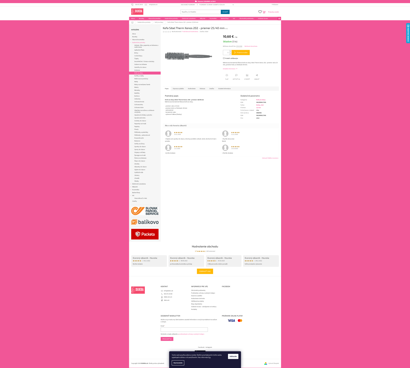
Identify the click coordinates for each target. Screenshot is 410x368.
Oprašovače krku (139, 118)
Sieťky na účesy (139, 144)
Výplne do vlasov (139, 170)
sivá (262, 105)
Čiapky (136, 59)
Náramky (137, 90)
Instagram (209, 347)
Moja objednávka (196, 304)
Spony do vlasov (139, 149)
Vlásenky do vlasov (140, 167)
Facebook (201, 347)
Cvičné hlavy (138, 56)
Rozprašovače (139, 138)
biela (258, 105)
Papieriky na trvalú (140, 124)
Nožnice (137, 96)
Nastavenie (178, 363)
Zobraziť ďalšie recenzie (270, 158)
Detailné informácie (229, 69)
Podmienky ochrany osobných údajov (212, 5)
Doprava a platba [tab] (178, 89)
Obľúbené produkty (197, 301)
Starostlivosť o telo (140, 198)
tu (210, 357)
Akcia (134, 34)
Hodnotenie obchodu (205, 246)
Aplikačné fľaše (139, 50)
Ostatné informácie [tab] (224, 89)
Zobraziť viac (205, 271)
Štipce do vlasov (139, 161)
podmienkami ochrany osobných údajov (191, 334)
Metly (136, 82)
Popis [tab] (167, 89)
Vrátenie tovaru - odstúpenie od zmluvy (203, 307)
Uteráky (136, 164)
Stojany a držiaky (139, 152)
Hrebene (137, 70)
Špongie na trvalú (140, 155)
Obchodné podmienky (188, 5)
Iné (133, 195)
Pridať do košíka (242, 52)
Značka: (204, 32)
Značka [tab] (211, 89)
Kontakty (194, 309)
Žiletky (136, 181)
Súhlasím (233, 356)
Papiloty (137, 127)
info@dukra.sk (168, 291)
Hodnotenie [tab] (192, 89)
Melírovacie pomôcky (141, 79)
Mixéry (136, 87)
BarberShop (136, 193)
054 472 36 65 (168, 294)
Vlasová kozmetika (138, 40)
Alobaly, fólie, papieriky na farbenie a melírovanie (146, 46)
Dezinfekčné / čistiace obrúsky (144, 61)
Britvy (136, 53)
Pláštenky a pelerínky (141, 132)
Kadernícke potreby (138, 42)
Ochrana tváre (139, 107)
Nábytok (135, 187)
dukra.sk (166, 300)
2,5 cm (258, 108)
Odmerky (137, 99)
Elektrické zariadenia (139, 184)
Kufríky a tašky (139, 76)
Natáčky (137, 93)
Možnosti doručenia (251, 46)
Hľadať (225, 12)
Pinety (136, 129)
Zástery (136, 175)
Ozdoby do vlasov (140, 121)
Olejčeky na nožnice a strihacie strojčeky (144, 111)
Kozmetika (135, 190)
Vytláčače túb (138, 172)
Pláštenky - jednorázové (142, 135)
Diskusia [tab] (202, 89)
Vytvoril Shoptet (274, 363)
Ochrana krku (138, 105)
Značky (134, 201)
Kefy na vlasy (138, 73)
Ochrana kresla (139, 102)
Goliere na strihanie (140, 64)
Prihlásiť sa (167, 339)
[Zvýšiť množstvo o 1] (230, 51)
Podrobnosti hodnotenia (190, 32)
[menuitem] (133, 18)
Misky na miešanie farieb (142, 85)
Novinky (134, 37)
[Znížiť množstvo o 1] (230, 54)
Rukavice (137, 141)
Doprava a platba (196, 296)
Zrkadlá (136, 178)
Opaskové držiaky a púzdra (143, 115)
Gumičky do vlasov (140, 67)
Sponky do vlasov (140, 147)
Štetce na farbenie (140, 158)
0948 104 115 (168, 297)
